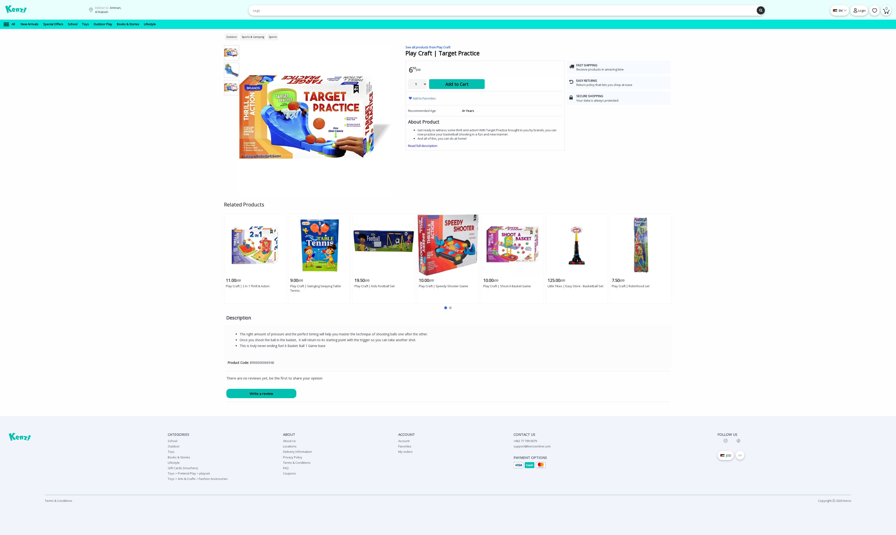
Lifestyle (174, 463)
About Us (289, 441)
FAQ (286, 468)
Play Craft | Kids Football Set (374, 286)
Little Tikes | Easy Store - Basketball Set (575, 286)
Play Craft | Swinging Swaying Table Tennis (315, 288)
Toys (171, 452)
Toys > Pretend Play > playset (189, 473)
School (172, 441)
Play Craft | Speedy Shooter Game (443, 286)
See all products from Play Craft (428, 47)
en (740, 455)
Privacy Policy (292, 457)
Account (404, 441)
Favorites (404, 446)
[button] (445, 307)
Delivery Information (297, 452)
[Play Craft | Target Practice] (315, 121)
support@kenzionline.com (532, 446)
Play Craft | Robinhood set (630, 286)
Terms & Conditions (297, 463)
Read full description (422, 146)
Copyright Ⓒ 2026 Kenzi (834, 501)
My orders (405, 452)
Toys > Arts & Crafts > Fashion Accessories (198, 479)
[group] (231, 52)
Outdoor (174, 446)
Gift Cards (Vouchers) (183, 468)
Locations (290, 446)
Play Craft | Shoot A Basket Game (507, 286)
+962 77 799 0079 (525, 441)
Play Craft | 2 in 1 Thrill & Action (248, 286)
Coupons (289, 473)
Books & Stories (179, 457)
